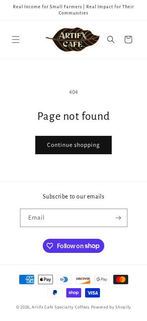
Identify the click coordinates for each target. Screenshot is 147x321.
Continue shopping (73, 144)
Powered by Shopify (111, 307)
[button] (15, 39)
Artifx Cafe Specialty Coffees (60, 307)
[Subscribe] (118, 218)
